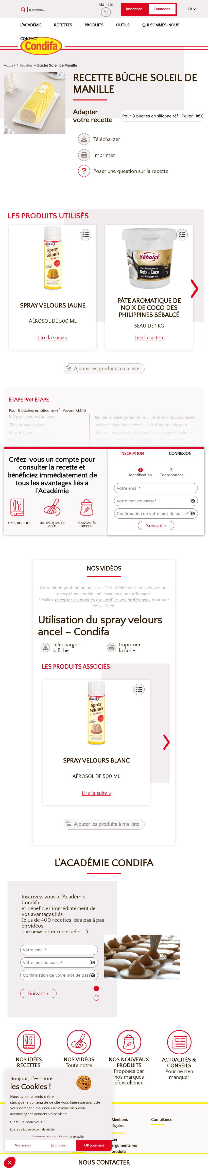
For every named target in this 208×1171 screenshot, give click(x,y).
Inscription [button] (134, 9)
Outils (123, 25)
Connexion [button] (162, 9)
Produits (94, 25)
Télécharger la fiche (66, 647)
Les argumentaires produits (124, 1145)
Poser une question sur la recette (130, 171)
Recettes (63, 25)
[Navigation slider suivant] (194, 285)
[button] (85, 234)
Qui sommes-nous (160, 25)
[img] (192, 501)
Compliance (161, 1119)
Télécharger (106, 139)
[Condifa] (41, 46)
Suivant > (156, 525)
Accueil (9, 66)
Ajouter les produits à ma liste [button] (106, 369)
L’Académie (30, 25)
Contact (29, 38)
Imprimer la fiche (130, 647)
